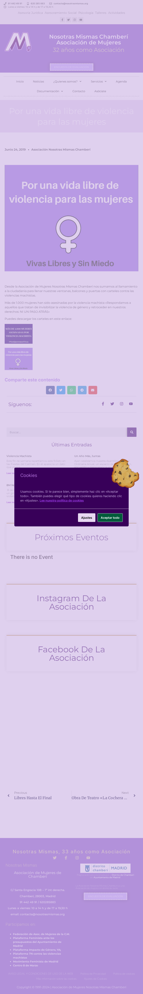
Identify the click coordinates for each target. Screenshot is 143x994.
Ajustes (86, 517)
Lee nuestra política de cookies (62, 500)
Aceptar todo (110, 517)
